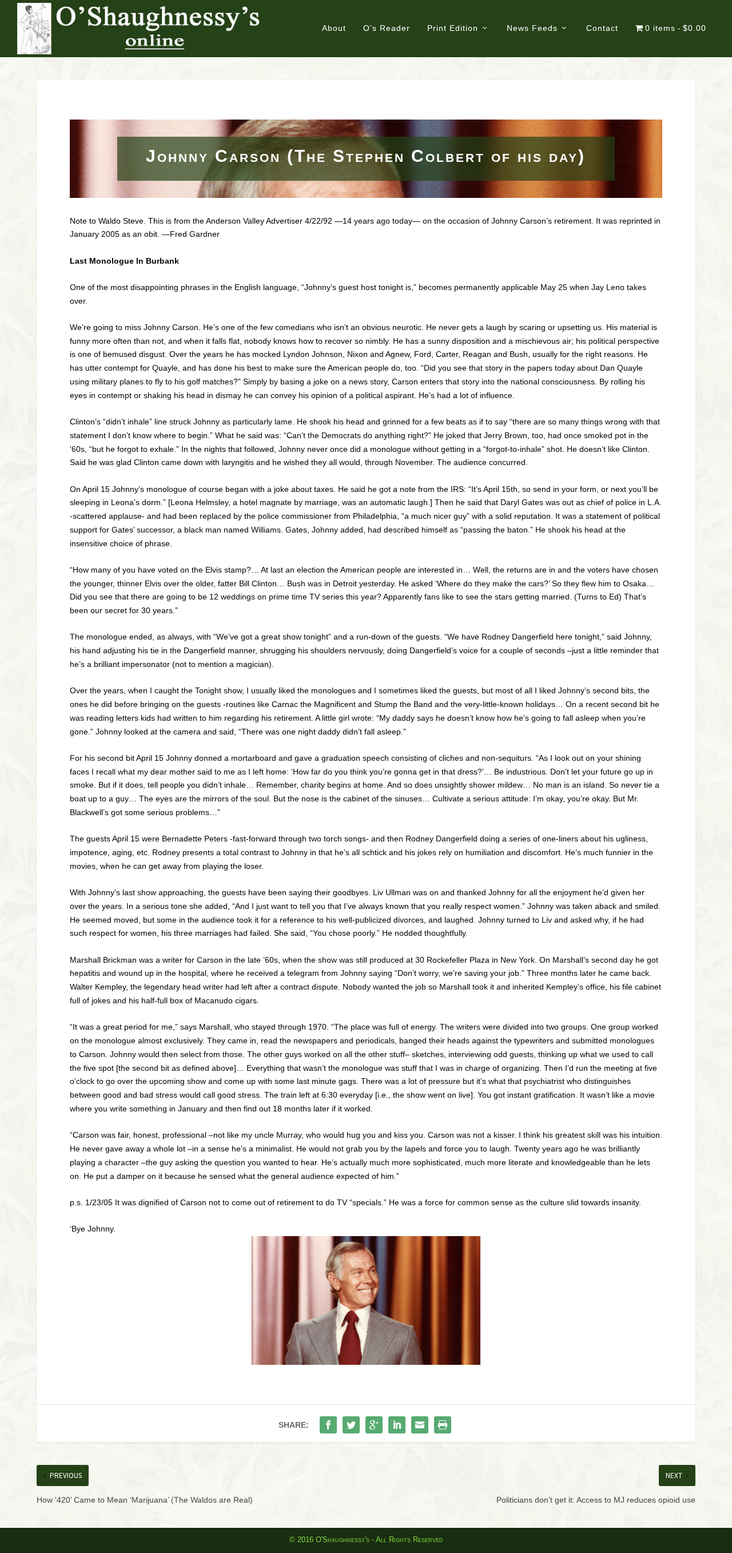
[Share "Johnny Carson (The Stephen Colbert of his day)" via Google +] (374, 1424)
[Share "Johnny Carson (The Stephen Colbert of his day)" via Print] (442, 1424)
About (334, 28)
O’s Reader (386, 28)
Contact (602, 28)
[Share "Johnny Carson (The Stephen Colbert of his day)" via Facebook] (328, 1424)
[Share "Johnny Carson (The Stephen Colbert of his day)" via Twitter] (351, 1424)
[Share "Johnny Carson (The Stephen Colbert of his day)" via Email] (419, 1424)
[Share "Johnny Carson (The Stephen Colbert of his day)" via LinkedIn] (396, 1424)
